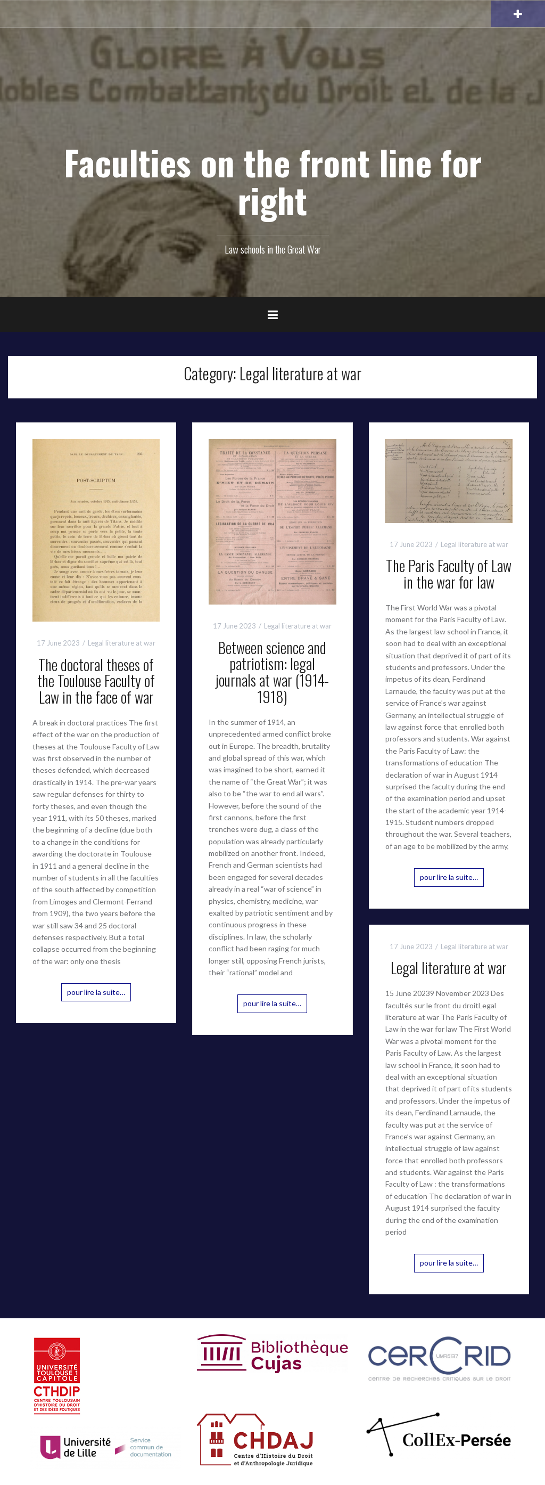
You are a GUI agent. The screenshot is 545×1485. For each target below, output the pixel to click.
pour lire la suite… (96, 992)
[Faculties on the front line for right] (272, 101)
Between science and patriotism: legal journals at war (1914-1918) (272, 672)
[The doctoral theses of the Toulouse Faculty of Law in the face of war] (96, 529)
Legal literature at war (121, 643)
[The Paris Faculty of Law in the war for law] (449, 479)
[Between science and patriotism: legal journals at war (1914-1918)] (272, 520)
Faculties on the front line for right (273, 181)
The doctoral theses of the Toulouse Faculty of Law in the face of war (96, 681)
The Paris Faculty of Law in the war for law (448, 573)
